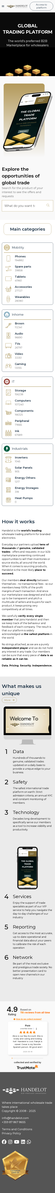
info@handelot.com (15, 1118)
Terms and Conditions (17, 1129)
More (7, 700)
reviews (35, 1012)
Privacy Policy (11, 1133)
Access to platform (41, 6)
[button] (14, 1019)
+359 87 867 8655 (14, 1122)
